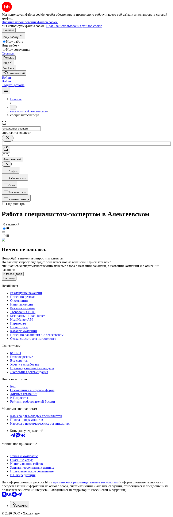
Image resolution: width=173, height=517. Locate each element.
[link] (9, 67)
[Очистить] (8, 138)
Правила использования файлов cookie (74, 26)
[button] (6, 77)
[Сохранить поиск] (6, 149)
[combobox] (21, 128)
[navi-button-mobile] (6, 90)
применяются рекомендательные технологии (85, 482)
